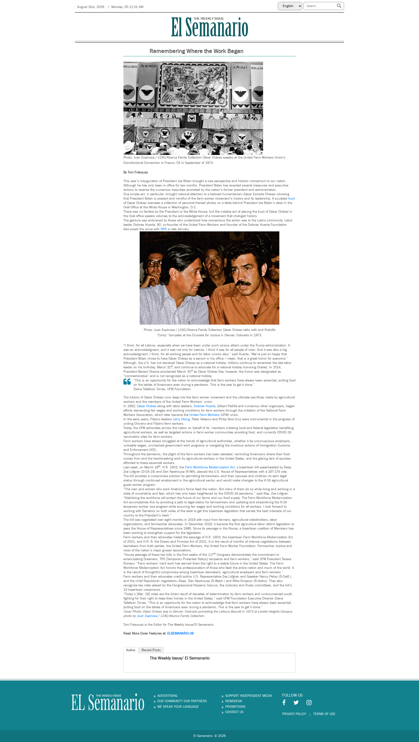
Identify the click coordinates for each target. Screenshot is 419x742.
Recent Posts (151, 650)
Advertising (167, 696)
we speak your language (178, 707)
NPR (164, 229)
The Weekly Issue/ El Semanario (180, 658)
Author (130, 650)
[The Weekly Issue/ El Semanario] (128, 659)
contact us (234, 712)
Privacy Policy (294, 714)
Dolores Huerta (204, 406)
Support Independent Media (248, 696)
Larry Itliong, (182, 419)
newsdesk (233, 701)
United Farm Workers (205, 415)
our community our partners (182, 701)
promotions (235, 707)
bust (291, 198)
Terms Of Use (324, 714)
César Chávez (146, 406)
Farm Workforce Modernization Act (209, 467)
